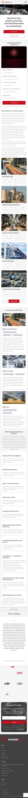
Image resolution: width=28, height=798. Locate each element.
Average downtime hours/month (9, 76)
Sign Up (14, 722)
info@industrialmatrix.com (7, 770)
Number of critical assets (7, 69)
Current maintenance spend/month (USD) (11, 88)
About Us (3, 750)
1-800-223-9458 (5, 768)
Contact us (3, 755)
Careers (3, 753)
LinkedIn (3, 782)
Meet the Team (4, 757)
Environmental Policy (5, 792)
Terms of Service (4, 794)
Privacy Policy (4, 790)
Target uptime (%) (6, 95)
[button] (8, 666)
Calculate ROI (14, 102)
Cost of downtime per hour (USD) (9, 82)
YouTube (3, 784)
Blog (2, 748)
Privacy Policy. (20, 729)
